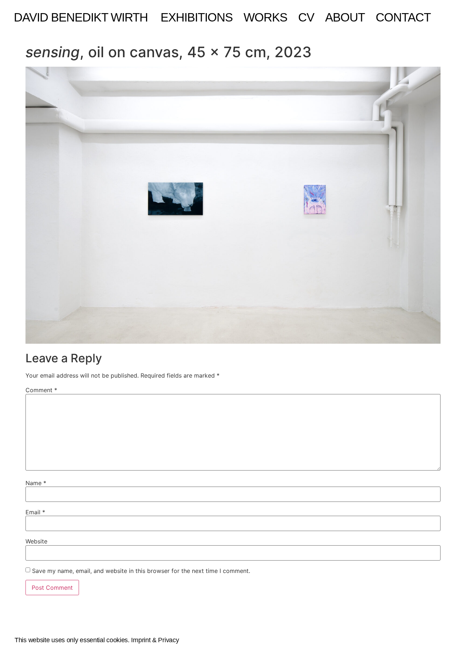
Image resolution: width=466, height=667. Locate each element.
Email (35, 512)
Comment (41, 390)
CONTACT (403, 17)
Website (36, 541)
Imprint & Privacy (155, 640)
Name (35, 483)
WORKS (265, 17)
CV (306, 17)
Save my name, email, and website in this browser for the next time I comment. (141, 571)
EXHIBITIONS (197, 17)
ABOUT (345, 17)
